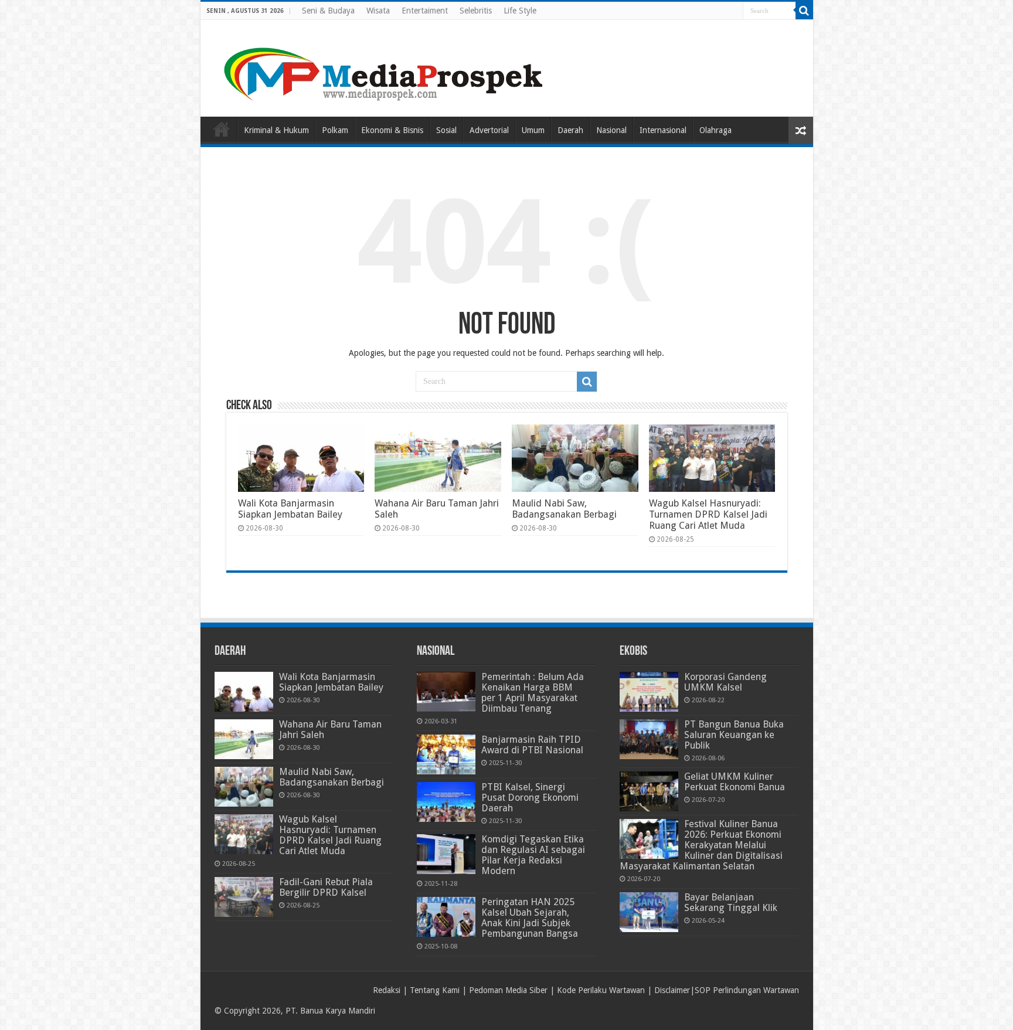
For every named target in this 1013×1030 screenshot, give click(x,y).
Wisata (378, 10)
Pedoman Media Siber (508, 990)
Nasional (611, 130)
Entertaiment (425, 10)
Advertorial (489, 130)
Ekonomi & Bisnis (392, 130)
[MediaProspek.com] (385, 66)
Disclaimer (672, 990)
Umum (533, 130)
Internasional (663, 130)
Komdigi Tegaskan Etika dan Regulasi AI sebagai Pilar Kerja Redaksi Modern (533, 855)
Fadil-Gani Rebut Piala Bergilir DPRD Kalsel (326, 887)
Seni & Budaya (328, 10)
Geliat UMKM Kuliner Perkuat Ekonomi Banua (734, 782)
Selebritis (476, 10)
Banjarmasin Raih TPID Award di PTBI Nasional (532, 745)
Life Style (520, 10)
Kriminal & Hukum (276, 130)
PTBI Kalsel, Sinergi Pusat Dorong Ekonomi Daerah (530, 797)
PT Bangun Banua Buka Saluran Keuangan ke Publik (734, 735)
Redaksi (386, 990)
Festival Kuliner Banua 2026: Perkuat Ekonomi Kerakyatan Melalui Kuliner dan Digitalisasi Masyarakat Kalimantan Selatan (701, 845)
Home (221, 129)
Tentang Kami (435, 990)
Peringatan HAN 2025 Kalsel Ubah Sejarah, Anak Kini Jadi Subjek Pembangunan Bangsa (529, 917)
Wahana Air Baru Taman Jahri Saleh (330, 729)
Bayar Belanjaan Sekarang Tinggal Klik (730, 902)
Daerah (570, 130)
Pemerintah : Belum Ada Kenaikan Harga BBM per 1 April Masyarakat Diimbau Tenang (532, 692)
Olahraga (715, 130)
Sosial (446, 130)
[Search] (804, 10)
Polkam (335, 130)
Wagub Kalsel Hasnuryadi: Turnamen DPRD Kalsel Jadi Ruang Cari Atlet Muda (708, 514)
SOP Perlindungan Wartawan (747, 990)
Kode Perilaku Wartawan (601, 990)
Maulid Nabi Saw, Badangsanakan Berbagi (564, 509)
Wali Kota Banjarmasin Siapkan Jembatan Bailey (290, 509)
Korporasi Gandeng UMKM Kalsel (725, 682)
